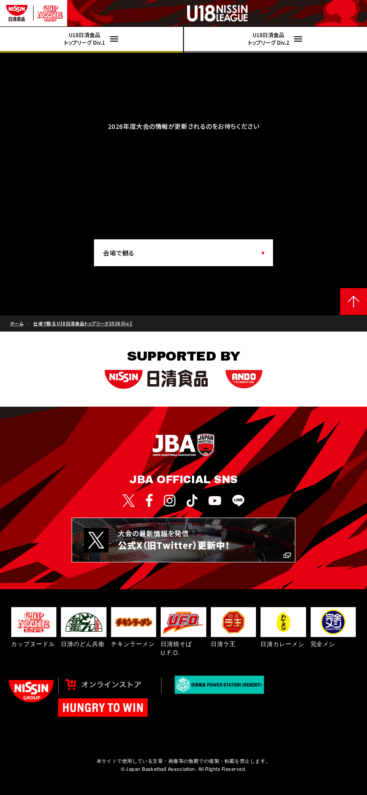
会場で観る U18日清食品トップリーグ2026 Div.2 (82, 323)
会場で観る (119, 252)
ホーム (16, 323)
